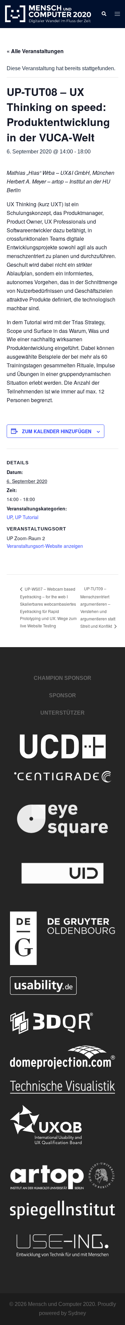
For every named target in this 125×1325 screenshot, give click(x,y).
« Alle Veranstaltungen (35, 51)
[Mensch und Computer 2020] (48, 13)
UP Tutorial (26, 517)
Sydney (77, 1313)
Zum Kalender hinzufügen (56, 431)
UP (9, 517)
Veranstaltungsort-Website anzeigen (45, 546)
